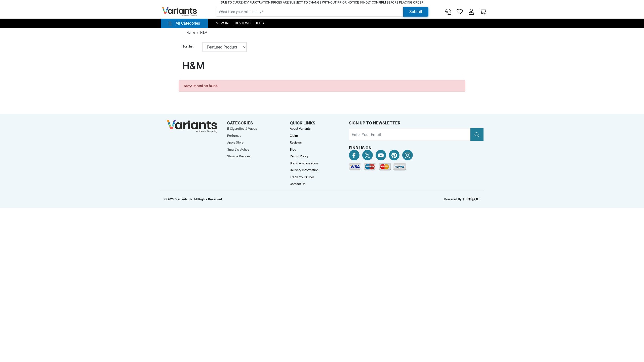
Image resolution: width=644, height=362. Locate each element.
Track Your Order (302, 177)
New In (222, 23)
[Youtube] (381, 155)
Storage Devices (239, 156)
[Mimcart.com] (471, 199)
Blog (259, 23)
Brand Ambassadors (304, 163)
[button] (471, 12)
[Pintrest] (394, 155)
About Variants (300, 128)
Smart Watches (238, 149)
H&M (203, 32)
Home (190, 32)
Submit (415, 11)
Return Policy (299, 156)
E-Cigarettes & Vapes (242, 128)
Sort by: (188, 46)
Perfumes (234, 136)
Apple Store (235, 142)
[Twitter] (367, 155)
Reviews (243, 23)
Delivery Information (304, 170)
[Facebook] (354, 155)
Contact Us (297, 184)
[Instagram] (407, 155)
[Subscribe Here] (477, 134)
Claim (294, 136)
